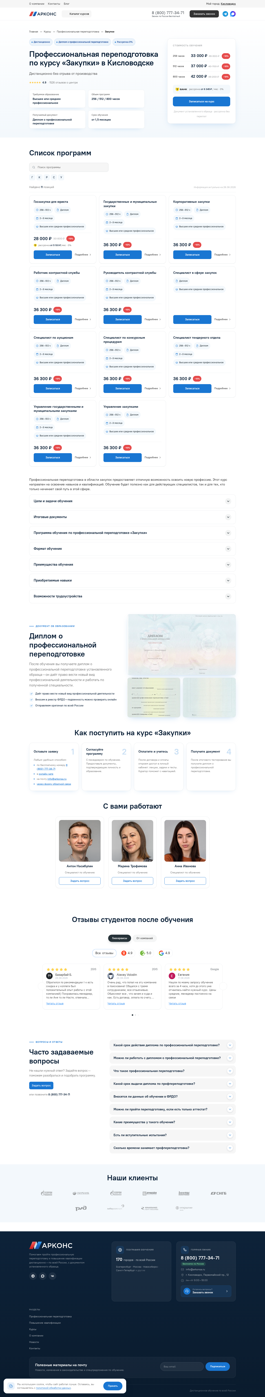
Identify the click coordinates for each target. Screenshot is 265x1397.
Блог (66, 3)
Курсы (32, 1329)
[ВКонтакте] (52, 1276)
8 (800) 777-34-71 (168, 12)
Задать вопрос (79, 881)
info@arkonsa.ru (57, 779)
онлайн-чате (46, 773)
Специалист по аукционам (53, 338)
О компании (36, 3)
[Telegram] (33, 1276)
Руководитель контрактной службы (129, 273)
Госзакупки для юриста (51, 202)
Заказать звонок (204, 14)
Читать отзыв (54, 1003)
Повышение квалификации (45, 1322)
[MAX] (43, 1276)
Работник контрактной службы (57, 273)
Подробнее (81, 254)
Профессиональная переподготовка (50, 1316)
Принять (113, 1385)
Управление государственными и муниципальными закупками (58, 409)
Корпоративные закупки (191, 202)
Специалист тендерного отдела (196, 338)
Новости (34, 1342)
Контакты (54, 3)
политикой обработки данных (53, 1387)
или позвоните (49, 1094)
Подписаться (217, 1366)
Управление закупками (120, 407)
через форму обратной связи (54, 784)
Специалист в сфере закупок (195, 273)
